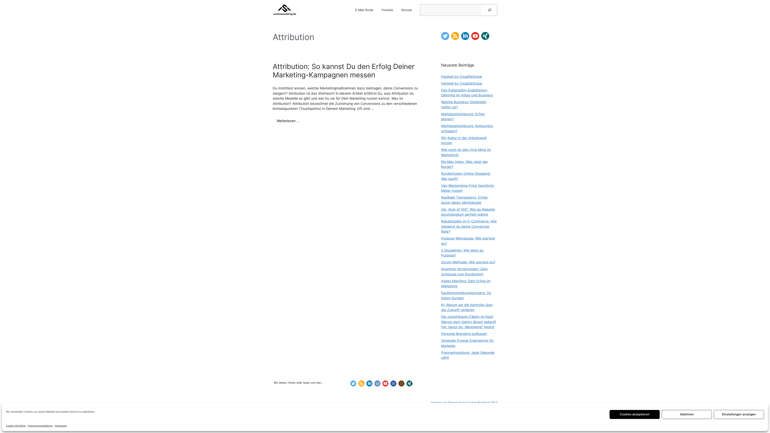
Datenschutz (457, 403)
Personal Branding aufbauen (464, 334)
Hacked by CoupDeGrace (461, 77)
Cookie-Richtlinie (16, 425)
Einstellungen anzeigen (739, 414)
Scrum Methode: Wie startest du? (468, 262)
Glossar (406, 10)
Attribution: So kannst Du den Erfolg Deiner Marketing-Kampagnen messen (343, 70)
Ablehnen (687, 414)
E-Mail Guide (364, 10)
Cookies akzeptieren (634, 414)
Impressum (61, 425)
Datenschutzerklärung (40, 425)
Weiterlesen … (288, 121)
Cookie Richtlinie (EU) (481, 403)
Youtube (387, 10)
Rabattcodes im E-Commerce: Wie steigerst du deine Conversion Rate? (469, 226)
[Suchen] (489, 10)
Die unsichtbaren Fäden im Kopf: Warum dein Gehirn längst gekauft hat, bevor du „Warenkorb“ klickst (468, 322)
